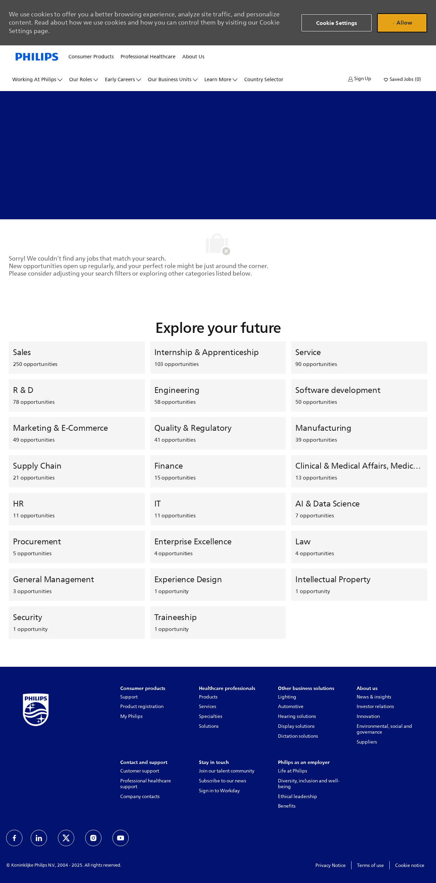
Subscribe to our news (222, 781)
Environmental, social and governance (384, 729)
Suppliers (367, 742)
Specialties (210, 716)
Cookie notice (409, 865)
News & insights (374, 697)
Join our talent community (226, 771)
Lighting (287, 697)
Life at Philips (292, 771)
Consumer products (91, 57)
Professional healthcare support (145, 784)
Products (208, 697)
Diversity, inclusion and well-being (309, 784)
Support (129, 697)
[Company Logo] (37, 56)
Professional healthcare (148, 57)
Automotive (290, 706)
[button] (359, 79)
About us (193, 57)
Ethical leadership (297, 796)
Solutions (209, 726)
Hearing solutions (297, 716)
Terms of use (370, 865)
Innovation (368, 716)
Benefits (287, 806)
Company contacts (140, 796)
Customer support (139, 771)
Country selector (263, 80)
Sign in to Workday (219, 791)
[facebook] (14, 838)
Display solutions (296, 726)
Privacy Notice (330, 865)
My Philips (131, 716)
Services (207, 706)
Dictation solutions (298, 736)
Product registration (142, 706)
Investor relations (375, 706)
